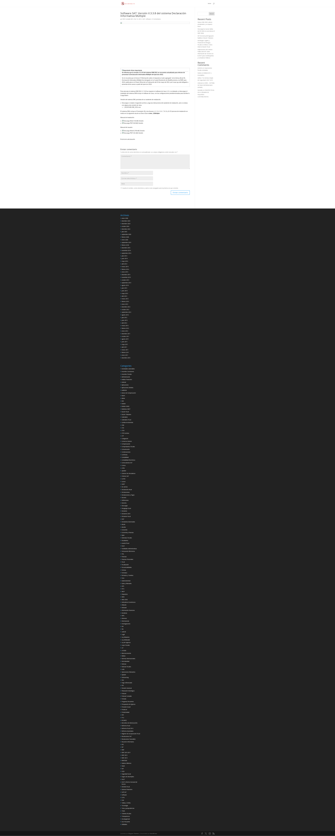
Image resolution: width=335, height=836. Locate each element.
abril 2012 (124, 323)
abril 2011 (124, 347)
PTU (123, 717)
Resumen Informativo (128, 742)
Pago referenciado (127, 683)
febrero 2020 (125, 237)
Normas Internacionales (128, 658)
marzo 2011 (125, 350)
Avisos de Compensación (129, 393)
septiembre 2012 (126, 312)
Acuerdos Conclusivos (128, 371)
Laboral (124, 632)
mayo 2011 (125, 344)
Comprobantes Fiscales (128, 446)
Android (124, 382)
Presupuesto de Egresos (128, 704)
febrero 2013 (125, 301)
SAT (144, 19)
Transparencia (126, 816)
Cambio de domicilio (127, 422)
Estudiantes (125, 540)
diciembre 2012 (126, 307)
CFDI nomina (125, 433)
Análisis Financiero (127, 379)
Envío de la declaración (127, 139)
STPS (123, 797)
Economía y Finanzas (128, 532)
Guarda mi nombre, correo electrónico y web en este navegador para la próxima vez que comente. (150, 188)
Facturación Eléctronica (128, 551)
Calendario (125, 417)
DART (123, 484)
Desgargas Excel (126, 508)
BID (123, 401)
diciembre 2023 (126, 229)
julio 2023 (124, 231)
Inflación (124, 605)
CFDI (123, 430)
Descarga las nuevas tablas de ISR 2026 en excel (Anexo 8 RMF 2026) (206, 31)
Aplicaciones (125, 385)
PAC (123, 680)
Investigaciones (126, 624)
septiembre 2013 (126, 283)
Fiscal (123, 562)
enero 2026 (125, 218)
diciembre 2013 (126, 274)
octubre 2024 (125, 226)
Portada (124, 699)
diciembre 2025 (126, 221)
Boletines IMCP (126, 409)
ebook (123, 524)
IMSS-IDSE (125, 599)
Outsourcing (125, 677)
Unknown (200, 83)
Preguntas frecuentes (128, 701)
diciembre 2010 (126, 358)
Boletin (124, 403)
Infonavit (124, 607)
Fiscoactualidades (127, 567)
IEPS (123, 586)
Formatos (124, 573)
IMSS (123, 597)
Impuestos (125, 594)
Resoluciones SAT (127, 736)
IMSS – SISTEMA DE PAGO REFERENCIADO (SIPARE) (206, 85)
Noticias (124, 664)
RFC (123, 744)
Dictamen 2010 (126, 513)
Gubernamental (126, 581)
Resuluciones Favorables (129, 739)
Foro (123, 578)
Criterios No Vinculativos (128, 473)
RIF (122, 747)
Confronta (124, 455)
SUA (123, 800)
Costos (124, 465)
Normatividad (125, 661)
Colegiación (125, 438)
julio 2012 (124, 317)
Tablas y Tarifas (126, 803)
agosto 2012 (125, 315)
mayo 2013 (125, 293)
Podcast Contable (127, 696)
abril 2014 (124, 264)
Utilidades (124, 824)
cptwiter (124, 471)
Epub (123, 535)
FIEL (123, 554)
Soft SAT (124, 792)
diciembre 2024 (126, 223)
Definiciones (125, 500)
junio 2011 (125, 342)
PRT (123, 715)
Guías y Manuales (127, 583)
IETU (123, 589)
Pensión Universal (127, 688)
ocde (123, 669)
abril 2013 (124, 296)
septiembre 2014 (126, 253)
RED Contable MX (128, 19)
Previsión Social (126, 707)
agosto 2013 (125, 285)
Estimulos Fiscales (127, 538)
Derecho (124, 503)
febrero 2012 (125, 328)
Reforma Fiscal (126, 725)
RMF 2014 (124, 758)
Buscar (212, 14)
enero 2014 (125, 272)
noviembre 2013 (126, 277)
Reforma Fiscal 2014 (127, 728)
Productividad (125, 712)
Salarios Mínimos (126, 763)
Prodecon (124, 709)
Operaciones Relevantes (128, 672)
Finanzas (124, 556)
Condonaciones (126, 452)
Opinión (124, 675)
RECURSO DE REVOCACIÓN (129, 723)
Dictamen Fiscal (126, 516)
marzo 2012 (125, 325)
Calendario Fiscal (126, 420)
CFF (123, 436)
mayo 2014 (125, 261)
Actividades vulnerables (128, 369)
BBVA (123, 398)
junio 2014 (125, 258)
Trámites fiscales (126, 813)
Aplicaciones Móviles (127, 387)
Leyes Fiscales (126, 645)
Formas (124, 570)
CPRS (123, 468)
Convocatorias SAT (127, 463)
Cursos (124, 481)
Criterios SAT (125, 476)
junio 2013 (125, 291)
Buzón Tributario (126, 414)
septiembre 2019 (126, 242)
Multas (123, 656)
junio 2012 (125, 320)
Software (148, 19)
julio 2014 (124, 256)
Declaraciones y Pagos (128, 495)
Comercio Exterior (127, 441)
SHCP (123, 779)
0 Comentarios (156, 19)
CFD (123, 428)
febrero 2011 (125, 352)
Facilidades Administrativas (129, 548)
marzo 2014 (125, 266)
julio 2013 (124, 288)
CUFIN (123, 479)
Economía (124, 530)
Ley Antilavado (126, 640)
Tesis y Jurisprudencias (128, 808)
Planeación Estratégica (128, 691)
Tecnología (125, 805)
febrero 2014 (125, 269)
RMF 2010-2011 (126, 752)
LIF (122, 648)
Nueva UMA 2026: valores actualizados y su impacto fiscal (205, 24)
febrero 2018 (125, 245)
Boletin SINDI (125, 406)
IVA (122, 629)
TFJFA (123, 811)
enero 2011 (125, 355)
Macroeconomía (126, 653)
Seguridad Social (126, 774)
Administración (126, 377)
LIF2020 (124, 650)
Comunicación (126, 449)
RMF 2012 (124, 755)
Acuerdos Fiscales (127, 374)
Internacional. (125, 621)
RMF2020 (124, 760)
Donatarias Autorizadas (128, 522)
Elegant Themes (133, 833)
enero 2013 (125, 304)
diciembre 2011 (126, 333)
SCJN (123, 771)
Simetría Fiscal (126, 787)
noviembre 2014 (126, 250)
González (200, 90)
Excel (123, 546)
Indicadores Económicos (128, 602)
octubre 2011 (125, 336)
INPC (123, 615)
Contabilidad (125, 457)
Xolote (199, 73)
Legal (123, 634)
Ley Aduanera (125, 637)
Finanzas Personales (127, 559)
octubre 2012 (125, 309)
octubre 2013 (125, 280)
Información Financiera (128, 610)
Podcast (124, 693)
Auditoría (124, 390)
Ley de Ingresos (126, 642)
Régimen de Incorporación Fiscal (131, 733)
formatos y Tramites (127, 575)
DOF (123, 519)
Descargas (125, 505)
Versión (141, 121)
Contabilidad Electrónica (128, 460)
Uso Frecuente (126, 821)
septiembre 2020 (126, 234)
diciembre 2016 (126, 248)
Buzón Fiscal (125, 412)
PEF (123, 685)
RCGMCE (124, 720)
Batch (123, 395)
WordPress (153, 833)
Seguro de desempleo (128, 776)
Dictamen (124, 511)
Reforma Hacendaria (127, 731)
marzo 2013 (125, 299)
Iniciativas (124, 613)
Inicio (209, 3)
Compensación (126, 444)
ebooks (124, 527)
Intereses (124, 618)
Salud (123, 766)
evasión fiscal (125, 543)
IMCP (123, 591)
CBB (123, 425)
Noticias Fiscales (126, 666)
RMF (123, 750)
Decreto (124, 497)
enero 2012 (125, 331)
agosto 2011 (125, 339)
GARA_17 (200, 78)
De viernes (125, 487)
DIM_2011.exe (136, 107)
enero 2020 (125, 240)
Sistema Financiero (127, 789)
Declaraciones (126, 492)
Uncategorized (126, 819)
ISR (122, 626)
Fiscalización (125, 564)
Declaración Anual (127, 489)
